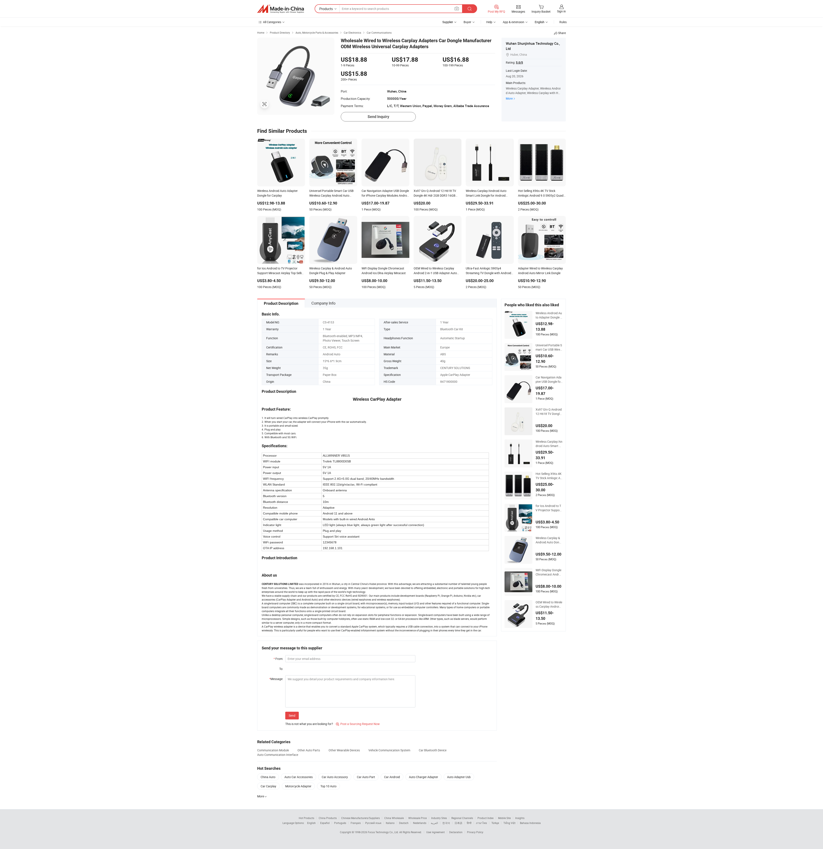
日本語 (458, 823)
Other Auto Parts (308, 750)
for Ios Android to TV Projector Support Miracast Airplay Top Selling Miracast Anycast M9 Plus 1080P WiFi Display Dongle (549, 508)
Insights (519, 818)
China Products (328, 818)
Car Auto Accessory (335, 777)
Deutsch (403, 823)
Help (489, 22)
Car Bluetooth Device (432, 750)
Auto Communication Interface (277, 755)
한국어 (446, 823)
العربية (434, 823)
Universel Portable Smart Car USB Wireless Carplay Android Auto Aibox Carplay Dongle (549, 347)
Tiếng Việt (509, 823)
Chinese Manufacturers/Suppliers (360, 818)
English (311, 823)
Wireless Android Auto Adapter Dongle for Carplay (549, 315)
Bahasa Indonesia (530, 823)
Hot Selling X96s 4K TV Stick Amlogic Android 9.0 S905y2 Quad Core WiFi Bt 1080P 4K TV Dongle (549, 476)
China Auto (268, 777)
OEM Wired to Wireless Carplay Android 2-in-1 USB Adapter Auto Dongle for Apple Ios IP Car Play (549, 604)
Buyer (467, 22)
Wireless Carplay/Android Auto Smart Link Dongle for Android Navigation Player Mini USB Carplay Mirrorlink (549, 443)
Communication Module (273, 750)
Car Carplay (268, 786)
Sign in (561, 11)
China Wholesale (394, 818)
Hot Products (306, 818)
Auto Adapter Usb (459, 777)
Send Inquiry (378, 116)
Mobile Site (504, 818)
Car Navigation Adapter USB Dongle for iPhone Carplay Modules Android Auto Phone (549, 379)
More (509, 98)
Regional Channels (462, 818)
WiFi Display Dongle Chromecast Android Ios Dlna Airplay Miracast (549, 572)
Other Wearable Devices (344, 750)
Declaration (456, 832)
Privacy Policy (475, 832)
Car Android (392, 777)
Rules (563, 22)
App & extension (513, 22)
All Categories (272, 22)
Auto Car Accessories (298, 777)
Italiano (390, 823)
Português (340, 823)
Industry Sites (439, 818)
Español (325, 823)
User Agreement (435, 832)
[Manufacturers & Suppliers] (280, 8)
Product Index (486, 818)
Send (292, 715)
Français (356, 823)
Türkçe (495, 823)
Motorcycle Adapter (298, 786)
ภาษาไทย (481, 823)
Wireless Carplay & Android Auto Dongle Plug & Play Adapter (549, 540)
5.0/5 (519, 62)
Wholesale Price (417, 818)
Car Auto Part (366, 777)
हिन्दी (469, 823)
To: (281, 669)
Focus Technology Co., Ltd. (383, 832)
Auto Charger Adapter (423, 777)
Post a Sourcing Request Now (358, 724)
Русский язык (373, 823)
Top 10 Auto (328, 786)
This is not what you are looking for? (309, 724)
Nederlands (419, 823)
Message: (276, 679)
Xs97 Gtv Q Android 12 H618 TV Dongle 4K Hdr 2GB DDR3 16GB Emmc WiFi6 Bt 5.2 (549, 411)
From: (278, 659)
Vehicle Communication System (389, 750)
